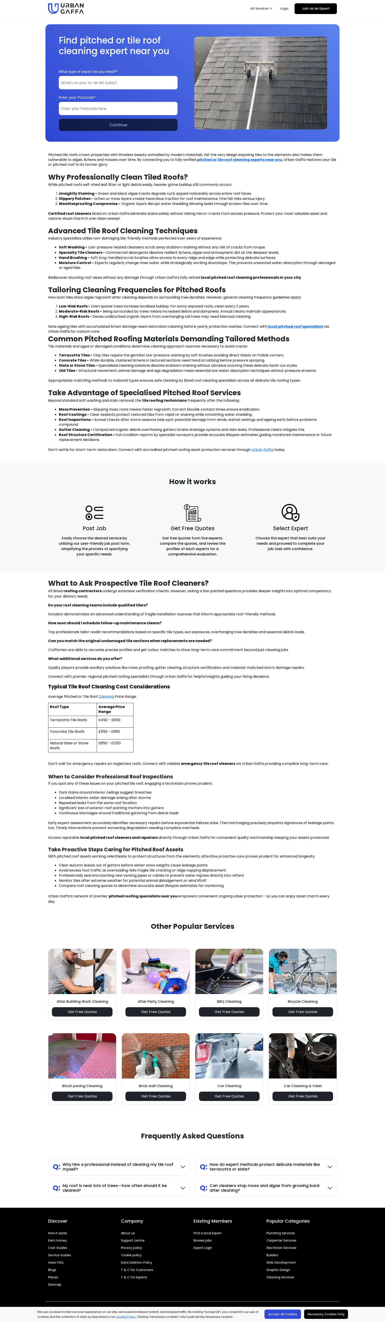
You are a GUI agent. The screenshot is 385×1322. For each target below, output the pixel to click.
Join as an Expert (316, 8)
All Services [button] (260, 8)
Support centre (133, 1240)
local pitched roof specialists (295, 326)
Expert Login (203, 1248)
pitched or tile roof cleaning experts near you (239, 159)
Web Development (281, 1262)
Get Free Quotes (82, 1011)
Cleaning (106, 696)
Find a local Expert (207, 1233)
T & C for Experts (134, 1277)
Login (284, 8)
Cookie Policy (126, 1317)
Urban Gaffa (262, 449)
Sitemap (54, 1284)
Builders (272, 1255)
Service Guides (59, 1255)
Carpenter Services (281, 1240)
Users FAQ (55, 1262)
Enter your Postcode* (77, 97)
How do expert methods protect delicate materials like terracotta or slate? (260, 1167)
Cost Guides (57, 1248)
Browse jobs (203, 1240)
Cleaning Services (280, 1277)
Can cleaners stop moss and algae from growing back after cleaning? (260, 1188)
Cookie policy (131, 1255)
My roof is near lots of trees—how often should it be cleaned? (110, 1188)
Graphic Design (278, 1270)
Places (53, 1277)
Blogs (52, 1270)
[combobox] (118, 82)
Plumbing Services (280, 1233)
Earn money (57, 1240)
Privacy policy (131, 1248)
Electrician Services (281, 1248)
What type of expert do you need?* (88, 71)
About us (128, 1233)
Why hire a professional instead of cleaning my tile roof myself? (113, 1167)
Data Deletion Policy (136, 1262)
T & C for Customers (137, 1270)
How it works (57, 1233)
